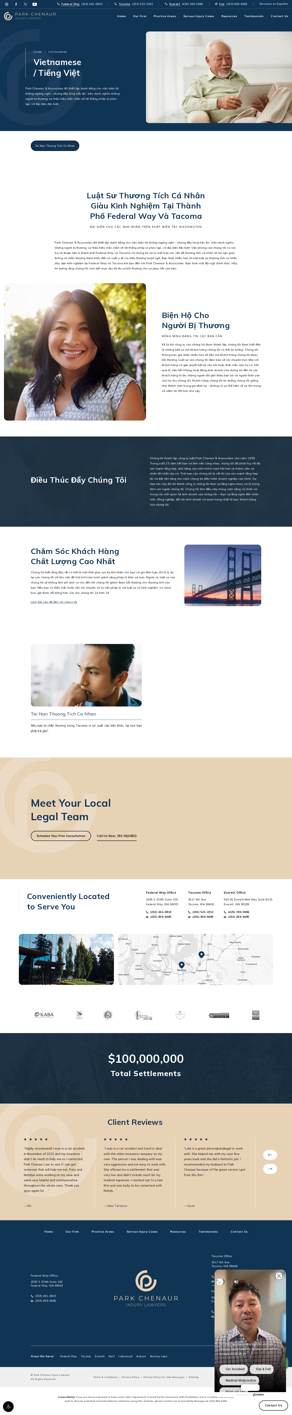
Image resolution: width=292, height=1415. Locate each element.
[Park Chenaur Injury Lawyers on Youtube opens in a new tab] (34, 4)
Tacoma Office (222, 1256)
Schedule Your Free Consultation (61, 836)
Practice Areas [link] (165, 16)
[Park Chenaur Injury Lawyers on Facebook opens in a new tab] (16, 4)
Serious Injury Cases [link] (198, 16)
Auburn (141, 1356)
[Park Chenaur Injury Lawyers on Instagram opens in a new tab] (6, 4)
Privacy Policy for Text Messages (164, 1377)
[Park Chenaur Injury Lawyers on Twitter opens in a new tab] (25, 4)
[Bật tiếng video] (236, 1282)
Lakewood (125, 1356)
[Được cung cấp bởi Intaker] (259, 1394)
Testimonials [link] (253, 16)
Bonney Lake (158, 1356)
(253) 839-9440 (218, 1400)
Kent (112, 1356)
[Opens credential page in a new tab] (44, 1015)
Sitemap (194, 1377)
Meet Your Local (71, 809)
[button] (8, 1406)
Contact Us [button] (273, 1405)
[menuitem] (6, 4)
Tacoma (86, 1356)
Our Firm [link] (139, 16)
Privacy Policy (130, 1377)
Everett (100, 1356)
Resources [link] (229, 16)
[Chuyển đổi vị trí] (220, 1282)
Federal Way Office (44, 1275)
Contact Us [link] (279, 16)
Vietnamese (57, 51)
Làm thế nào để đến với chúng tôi (54, 602)
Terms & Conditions (105, 1377)
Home (38, 51)
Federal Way (68, 1356)
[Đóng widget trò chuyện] (279, 1276)
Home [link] (121, 16)
